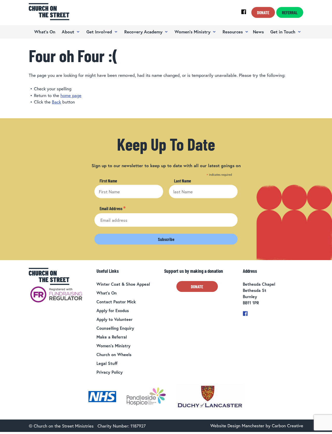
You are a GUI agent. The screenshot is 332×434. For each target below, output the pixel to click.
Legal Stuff (106, 363)
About (68, 32)
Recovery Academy (143, 32)
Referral (290, 12)
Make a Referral (111, 337)
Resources (233, 32)
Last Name (182, 180)
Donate (263, 12)
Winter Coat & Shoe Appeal (123, 284)
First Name (108, 180)
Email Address (113, 208)
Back (56, 102)
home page (70, 95)
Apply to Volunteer (114, 319)
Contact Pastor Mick (116, 301)
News (258, 32)
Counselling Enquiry (115, 328)
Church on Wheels (114, 354)
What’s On (44, 32)
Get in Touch (282, 32)
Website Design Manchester (237, 426)
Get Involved (99, 32)
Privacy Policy (109, 372)
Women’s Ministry (192, 32)
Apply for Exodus (112, 310)
